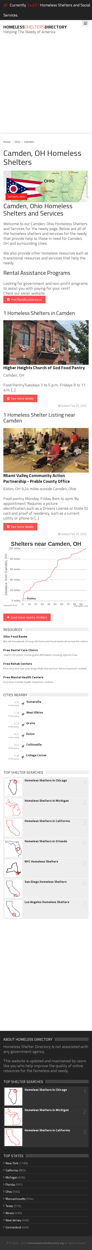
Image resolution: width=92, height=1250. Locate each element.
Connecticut (13, 1227)
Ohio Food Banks (15, 636)
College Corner (36, 755)
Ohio (17, 142)
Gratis (30, 723)
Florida (10, 1184)
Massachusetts (16, 1198)
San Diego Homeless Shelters (46, 882)
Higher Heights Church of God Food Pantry (44, 367)
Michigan (11, 1177)
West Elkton (34, 712)
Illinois (10, 1213)
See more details (22, 398)
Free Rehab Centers (17, 664)
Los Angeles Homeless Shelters (47, 902)
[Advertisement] (46, 87)
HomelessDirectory (35, 26)
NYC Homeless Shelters (41, 861)
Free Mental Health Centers (23, 677)
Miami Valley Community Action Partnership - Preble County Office (36, 478)
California (12, 1170)
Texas (9, 1205)
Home (7, 142)
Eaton (30, 734)
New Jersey (13, 1220)
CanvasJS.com (81, 606)
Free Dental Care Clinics (20, 650)
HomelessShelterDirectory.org (46, 1243)
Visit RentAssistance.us (26, 299)
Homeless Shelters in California (47, 821)
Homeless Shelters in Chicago (46, 780)
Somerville (33, 702)
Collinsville (34, 744)
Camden (29, 142)
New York (12, 1163)
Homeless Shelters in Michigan (47, 801)
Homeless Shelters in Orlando (46, 841)
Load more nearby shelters (28, 617)
